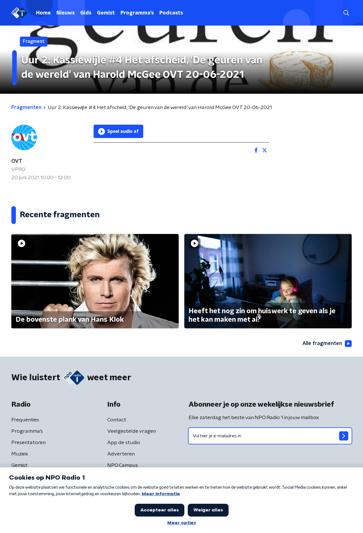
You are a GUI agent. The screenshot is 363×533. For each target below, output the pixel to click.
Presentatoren (28, 442)
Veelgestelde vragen (131, 431)
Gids (85, 13)
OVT (16, 161)
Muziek (19, 454)
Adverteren (121, 454)
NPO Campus (122, 465)
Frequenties (25, 420)
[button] (346, 13)
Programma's (137, 13)
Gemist (106, 13)
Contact (116, 420)
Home (43, 13)
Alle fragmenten (322, 343)
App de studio (123, 442)
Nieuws (65, 13)
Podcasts (171, 13)
